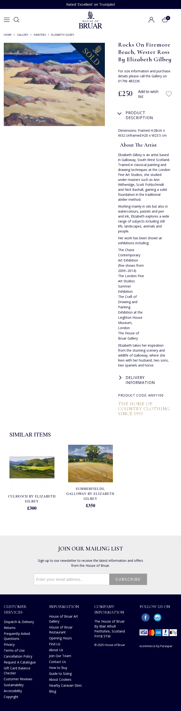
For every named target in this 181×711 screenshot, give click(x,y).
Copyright (11, 696)
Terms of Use (14, 650)
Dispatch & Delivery (19, 621)
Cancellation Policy (18, 656)
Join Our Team (60, 656)
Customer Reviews (18, 679)
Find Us (54, 644)
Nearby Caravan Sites (65, 685)
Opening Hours (60, 638)
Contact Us (57, 661)
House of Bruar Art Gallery (63, 619)
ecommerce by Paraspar (156, 646)
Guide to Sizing (60, 673)
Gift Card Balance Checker (17, 670)
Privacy (9, 644)
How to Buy (58, 667)
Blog (52, 691)
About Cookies (60, 679)
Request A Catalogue (20, 662)
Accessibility (13, 691)
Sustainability (14, 685)
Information (64, 606)
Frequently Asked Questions (17, 636)
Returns (10, 627)
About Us (56, 650)
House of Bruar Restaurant (61, 629)
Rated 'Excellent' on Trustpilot (90, 4)
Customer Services (15, 609)
